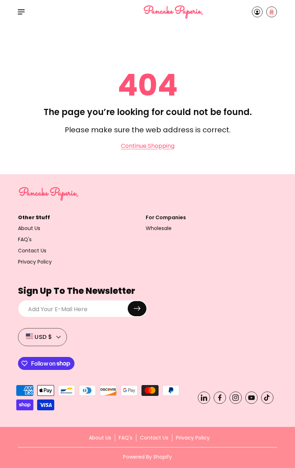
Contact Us (32, 250)
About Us (29, 228)
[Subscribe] (137, 308)
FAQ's (25, 239)
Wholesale (159, 228)
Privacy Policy (35, 261)
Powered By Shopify (147, 456)
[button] (21, 12)
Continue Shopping (147, 146)
